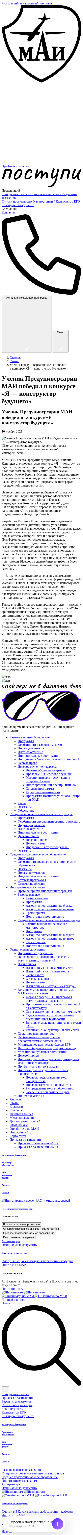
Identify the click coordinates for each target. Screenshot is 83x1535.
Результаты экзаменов (17, 1401)
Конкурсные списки (16, 194)
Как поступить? (44, 201)
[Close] (5, 1389)
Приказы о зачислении (46, 194)
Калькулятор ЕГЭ (68, 201)
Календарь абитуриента (18, 205)
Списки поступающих (17, 201)
